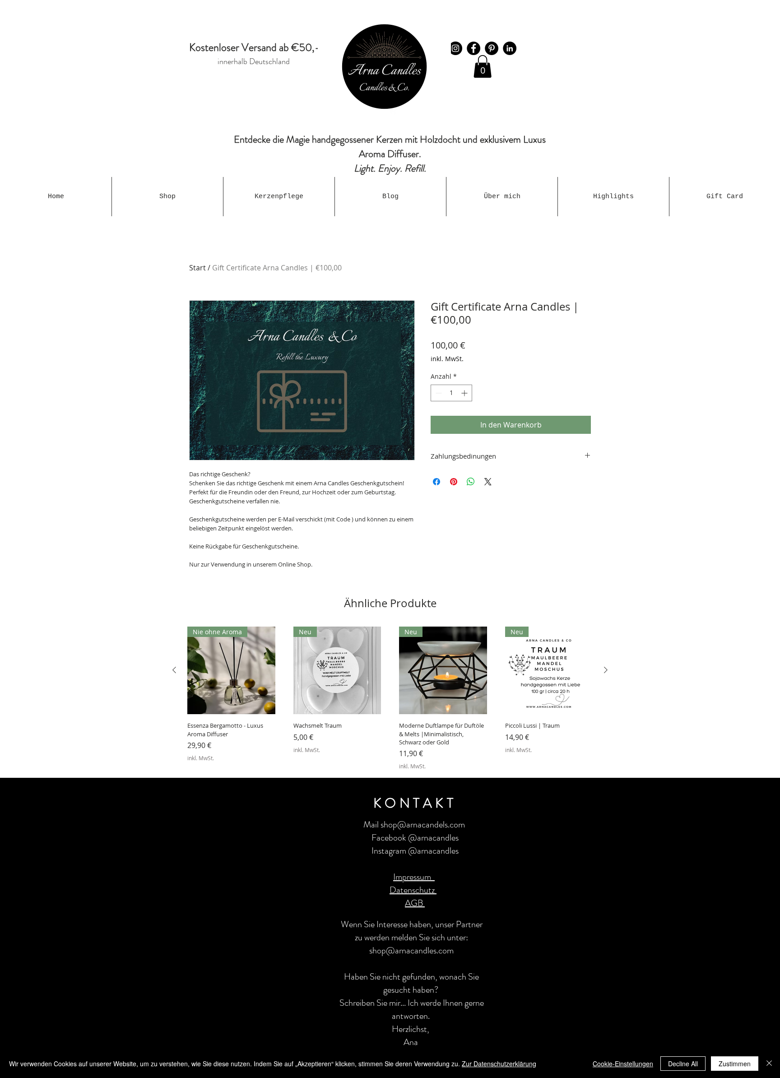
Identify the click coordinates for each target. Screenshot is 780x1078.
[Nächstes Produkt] (605, 669)
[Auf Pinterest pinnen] (453, 481)
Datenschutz (413, 890)
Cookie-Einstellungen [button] (623, 1063)
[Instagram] (455, 48)
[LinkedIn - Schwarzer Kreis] (509, 48)
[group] (390, 698)
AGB (415, 903)
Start (197, 268)
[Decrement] (437, 393)
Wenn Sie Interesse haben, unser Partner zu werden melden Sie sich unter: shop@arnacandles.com (412, 937)
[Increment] (465, 393)
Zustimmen (735, 1063)
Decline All (683, 1063)
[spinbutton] (451, 393)
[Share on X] (488, 481)
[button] (482, 66)
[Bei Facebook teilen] (436, 481)
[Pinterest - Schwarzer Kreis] (491, 48)
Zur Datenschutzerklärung (499, 1063)
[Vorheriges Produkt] (174, 669)
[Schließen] (769, 1063)
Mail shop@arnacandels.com (414, 824)
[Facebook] (473, 48)
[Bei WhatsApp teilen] (470, 481)
